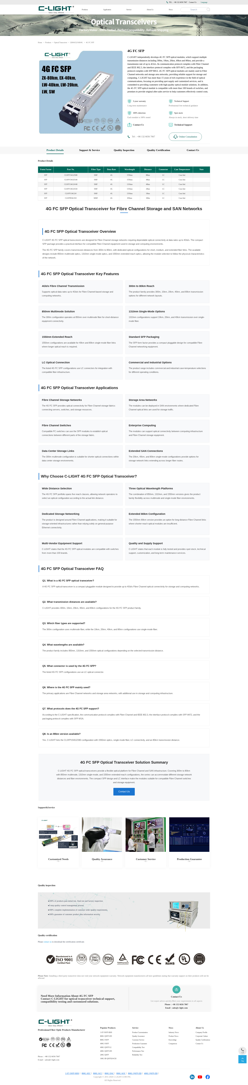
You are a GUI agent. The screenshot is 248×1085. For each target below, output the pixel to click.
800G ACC (97, 1073)
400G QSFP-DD (106, 1051)
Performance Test (138, 1051)
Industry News (174, 1032)
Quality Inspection (124, 150)
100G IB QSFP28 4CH (108, 1059)
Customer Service (138, 1040)
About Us (150, 9)
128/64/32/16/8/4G (76, 43)
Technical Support (183, 125)
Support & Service (89, 150)
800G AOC (120, 1073)
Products (85, 9)
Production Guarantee (139, 1044)
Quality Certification (158, 150)
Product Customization (140, 1032)
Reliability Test (137, 1055)
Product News (173, 1036)
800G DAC (109, 1073)
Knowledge (173, 1040)
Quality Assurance (138, 1036)
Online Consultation (188, 136)
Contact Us (192, 2)
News (171, 9)
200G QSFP (104, 1055)
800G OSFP (104, 1040)
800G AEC (86, 1073)
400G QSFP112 (105, 1047)
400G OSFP (104, 1044)
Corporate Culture (202, 1036)
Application (107, 9)
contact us (47, 942)
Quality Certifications (203, 1040)
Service (128, 9)
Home (40, 43)
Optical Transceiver (60, 43)
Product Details (55, 150)
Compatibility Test (138, 1047)
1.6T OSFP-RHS (106, 1032)
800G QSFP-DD (106, 1036)
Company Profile (201, 1032)
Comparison (173, 1044)
